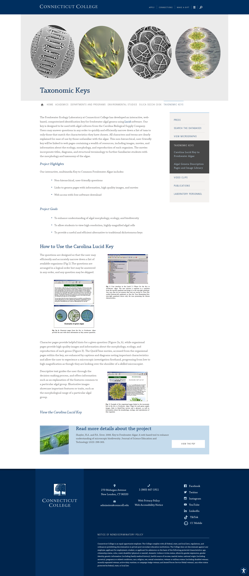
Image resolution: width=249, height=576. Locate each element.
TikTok (194, 517)
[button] (243, 570)
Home (43, 105)
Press (177, 120)
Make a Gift (183, 7)
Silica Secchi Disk (150, 104)
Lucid (127, 121)
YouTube (194, 505)
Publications (182, 186)
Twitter (193, 492)
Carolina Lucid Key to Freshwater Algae (187, 154)
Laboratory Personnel (188, 194)
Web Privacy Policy (149, 500)
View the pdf (188, 444)
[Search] (203, 8)
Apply (152, 7)
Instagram (195, 498)
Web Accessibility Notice (149, 505)
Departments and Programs (88, 104)
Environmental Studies (122, 104)
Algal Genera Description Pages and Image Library (189, 166)
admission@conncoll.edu (114, 505)
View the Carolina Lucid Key (61, 412)
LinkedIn (194, 511)
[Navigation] (195, 7)
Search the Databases (188, 128)
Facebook (194, 486)
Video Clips (181, 177)
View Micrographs (185, 136)
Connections (166, 7)
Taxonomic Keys (184, 145)
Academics (62, 104)
